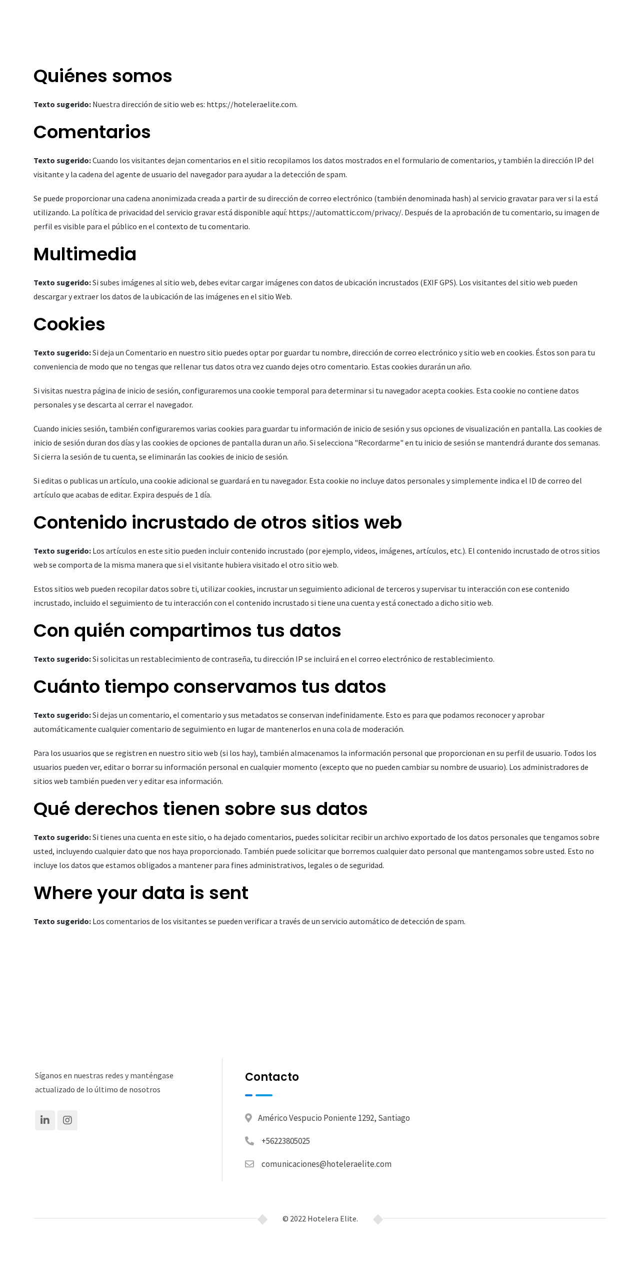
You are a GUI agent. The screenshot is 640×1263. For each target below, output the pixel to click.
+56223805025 (286, 1140)
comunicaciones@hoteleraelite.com (327, 1163)
